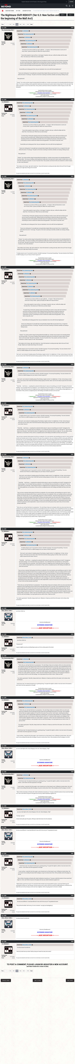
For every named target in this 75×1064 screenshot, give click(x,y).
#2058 (72, 771)
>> (34, 34)
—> (28, 92)
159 (28, 24)
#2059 (72, 806)
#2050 (72, 403)
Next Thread (70, 980)
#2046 (72, 99)
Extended (54, 92)
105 (23, 24)
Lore (35, 92)
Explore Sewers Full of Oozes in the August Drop (34, 1)
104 (20, 24)
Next (31, 24)
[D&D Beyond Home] (6, 5)
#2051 (72, 454)
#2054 (72, 634)
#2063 (72, 915)
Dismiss (71, 1)
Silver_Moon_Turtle (26, 637)
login (37, 964)
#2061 (72, 853)
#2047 (72, 176)
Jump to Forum (37, 980)
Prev (3, 24)
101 (10, 24)
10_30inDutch (25, 31)
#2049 (72, 364)
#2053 (72, 608)
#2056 (72, 697)
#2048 (72, 267)
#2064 (72, 941)
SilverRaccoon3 (47, 622)
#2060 (72, 827)
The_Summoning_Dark (28, 34)
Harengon (32, 92)
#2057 (72, 745)
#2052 (72, 529)
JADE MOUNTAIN (45, 628)
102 (13, 24)
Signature (58, 92)
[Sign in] (69, 5)
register (47, 964)
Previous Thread (5, 980)
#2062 (72, 895)
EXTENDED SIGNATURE (44, 625)
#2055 (72, 655)
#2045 (72, 27)
